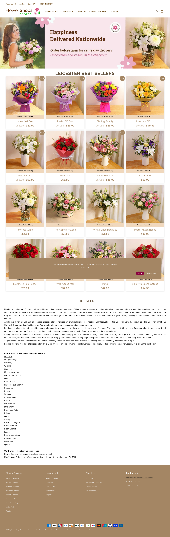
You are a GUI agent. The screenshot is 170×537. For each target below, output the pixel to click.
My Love (65, 175)
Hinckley (8, 363)
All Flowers (50, 490)
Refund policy (49, 529)
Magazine (50, 495)
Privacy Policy (91, 490)
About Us (89, 478)
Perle (105, 284)
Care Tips (50, 482)
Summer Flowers (12, 486)
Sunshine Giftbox (145, 121)
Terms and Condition (94, 482)
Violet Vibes (145, 175)
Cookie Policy (91, 486)
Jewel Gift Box (25, 121)
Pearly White (25, 175)
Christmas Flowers (13, 499)
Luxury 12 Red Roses (25, 284)
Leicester (8, 356)
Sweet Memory (105, 175)
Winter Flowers (12, 495)
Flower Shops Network (18, 530)
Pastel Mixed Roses (145, 229)
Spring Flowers (12, 482)
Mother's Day (11, 507)
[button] (53, 11)
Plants (8, 511)
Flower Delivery (52, 478)
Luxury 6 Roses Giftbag (145, 284)
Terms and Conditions (35, 529)
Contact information (85, 529)
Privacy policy (60, 529)
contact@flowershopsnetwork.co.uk (139, 477)
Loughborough (10, 360)
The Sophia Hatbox (65, 229)
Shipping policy (72, 529)
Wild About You (65, 284)
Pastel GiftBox (65, 121)
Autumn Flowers (12, 490)
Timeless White (25, 229)
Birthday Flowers (12, 478)
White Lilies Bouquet (105, 229)
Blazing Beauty (105, 121)
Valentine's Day (12, 503)
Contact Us (50, 486)
